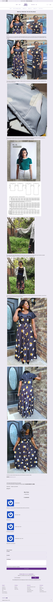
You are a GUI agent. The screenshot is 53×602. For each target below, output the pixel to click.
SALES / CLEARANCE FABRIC (17, 8)
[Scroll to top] (51, 600)
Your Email (8, 555)
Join (35, 577)
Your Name (8, 551)
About (17, 4)
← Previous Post (26, 494)
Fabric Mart (8, 600)
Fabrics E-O (30, 8)
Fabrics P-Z (35, 8)
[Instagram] (3, 1)
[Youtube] (6, 1)
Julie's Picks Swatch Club (43, 591)
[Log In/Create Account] (48, 4)
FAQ (36, 4)
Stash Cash (33, 4)
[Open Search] (47, 4)
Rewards (41, 589)
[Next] (37, 1)
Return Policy (4, 589)
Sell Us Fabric (16, 589)
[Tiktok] (5, 1)
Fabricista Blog (29, 589)
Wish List (41, 586)
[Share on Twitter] (8, 488)
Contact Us (3, 586)
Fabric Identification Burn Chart (31, 586)
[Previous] (15, 1)
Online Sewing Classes (30, 590)
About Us (16, 586)
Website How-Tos (29, 591)
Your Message (9, 559)
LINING (33, 484)
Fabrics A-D (24, 8)
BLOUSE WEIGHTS (29, 484)
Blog (19, 4)
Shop (10, 8)
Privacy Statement (4, 591)
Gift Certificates (42, 590)
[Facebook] (2, 1)
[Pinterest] (4, 1)
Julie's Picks (41, 8)
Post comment (26, 568)
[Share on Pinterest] (9, 488)
